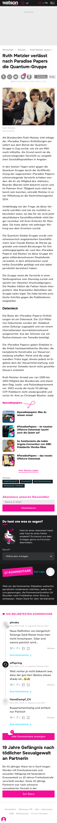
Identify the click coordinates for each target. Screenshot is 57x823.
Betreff (6, 549)
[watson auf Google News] (52, 76)
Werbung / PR (25, 809)
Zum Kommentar (19, 655)
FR (46, 3)
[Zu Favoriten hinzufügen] (29, 76)
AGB (11, 813)
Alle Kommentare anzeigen (28, 736)
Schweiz (22, 50)
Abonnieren (28, 508)
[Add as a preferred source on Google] (41, 76)
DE (39, 3)
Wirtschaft (7, 50)
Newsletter (10, 809)
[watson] (10, 3)
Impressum (46, 809)
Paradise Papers (13, 485)
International (43, 481)
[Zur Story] (28, 771)
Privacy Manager (39, 813)
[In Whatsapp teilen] (9, 76)
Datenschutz (22, 813)
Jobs (37, 809)
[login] (3, 819)
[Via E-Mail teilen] (15, 76)
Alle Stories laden (28, 470)
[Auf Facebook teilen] (3, 76)
